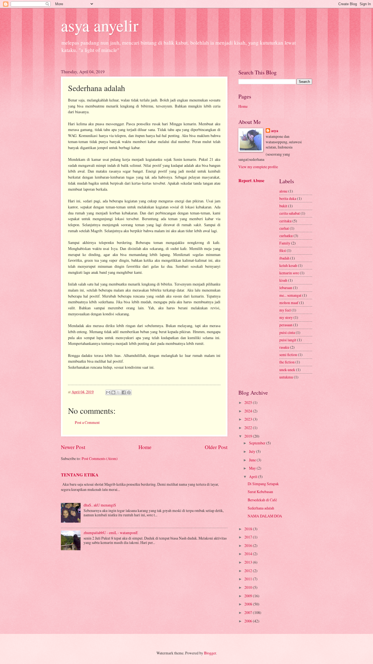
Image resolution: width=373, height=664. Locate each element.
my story (286, 317)
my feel (285, 310)
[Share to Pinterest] (129, 392)
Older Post (216, 447)
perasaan (285, 324)
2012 (248, 570)
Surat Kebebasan (260, 491)
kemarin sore (289, 272)
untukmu (286, 377)
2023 (248, 419)
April (253, 476)
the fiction (287, 362)
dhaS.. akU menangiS (100, 505)
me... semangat (290, 295)
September (257, 442)
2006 (248, 621)
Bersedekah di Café (262, 499)
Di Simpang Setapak (263, 483)
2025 (248, 402)
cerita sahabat (289, 213)
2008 (248, 604)
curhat (284, 228)
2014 (248, 553)
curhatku (286, 235)
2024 (248, 410)
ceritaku (285, 220)
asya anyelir (99, 25)
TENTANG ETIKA (80, 474)
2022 (248, 427)
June (253, 459)
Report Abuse (251, 180)
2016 (248, 545)
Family (284, 243)
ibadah (284, 258)
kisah (283, 280)
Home (145, 447)
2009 (248, 595)
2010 (248, 587)
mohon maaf (288, 302)
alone (283, 191)
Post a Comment (87, 422)
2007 (248, 612)
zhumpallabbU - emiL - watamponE (111, 532)
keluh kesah (288, 265)
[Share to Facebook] (123, 392)
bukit (283, 205)
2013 (248, 562)
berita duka (287, 198)
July (252, 451)
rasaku (284, 347)
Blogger (210, 653)
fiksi (282, 250)
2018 (248, 528)
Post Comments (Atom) (100, 458)
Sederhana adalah (261, 508)
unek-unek (287, 369)
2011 (248, 578)
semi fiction (288, 354)
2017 (248, 537)
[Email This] (108, 392)
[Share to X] (118, 392)
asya (274, 130)
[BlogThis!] (113, 392)
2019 (248, 436)
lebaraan (285, 287)
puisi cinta (287, 332)
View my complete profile (258, 166)
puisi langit (287, 339)
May (253, 468)
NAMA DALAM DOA (265, 516)
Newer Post (73, 447)
